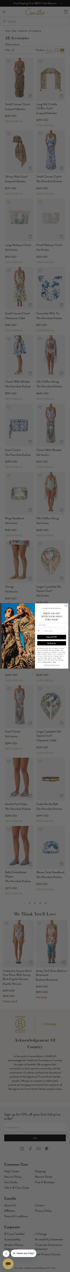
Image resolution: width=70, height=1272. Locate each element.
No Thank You (51, 643)
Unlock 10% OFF (51, 637)
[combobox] (40, 631)
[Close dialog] (66, 605)
